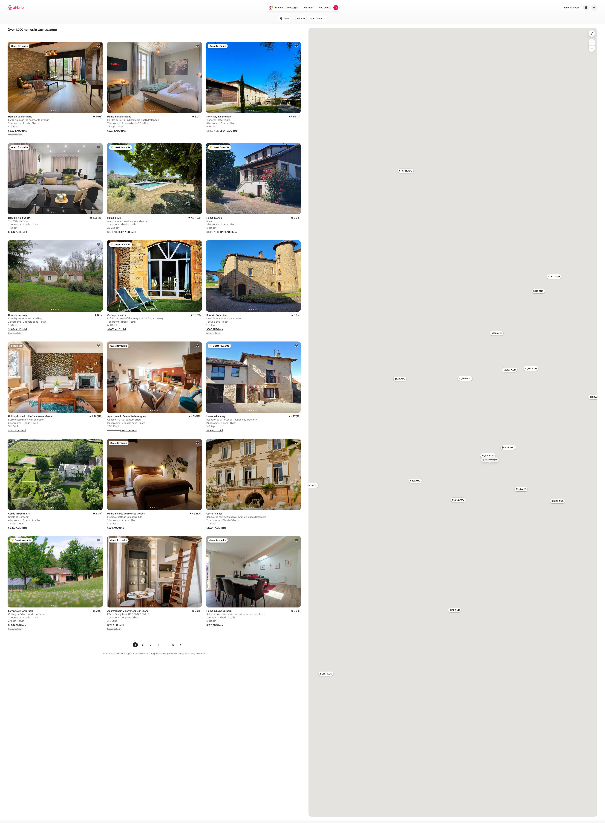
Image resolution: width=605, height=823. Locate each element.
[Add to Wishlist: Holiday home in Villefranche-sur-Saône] (98, 345)
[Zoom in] (592, 42)
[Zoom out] (592, 49)
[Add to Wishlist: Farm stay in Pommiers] (296, 45)
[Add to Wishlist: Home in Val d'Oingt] (98, 147)
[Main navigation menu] (594, 7)
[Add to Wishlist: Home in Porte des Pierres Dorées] (197, 442)
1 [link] (135, 644)
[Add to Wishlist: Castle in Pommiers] (98, 442)
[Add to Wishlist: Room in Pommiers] (296, 244)
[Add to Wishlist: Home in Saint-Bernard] (296, 540)
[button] (17, 130)
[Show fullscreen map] (592, 33)
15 (173, 644)
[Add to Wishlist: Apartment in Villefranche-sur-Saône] (197, 540)
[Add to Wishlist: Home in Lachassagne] (98, 45)
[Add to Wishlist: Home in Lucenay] (98, 244)
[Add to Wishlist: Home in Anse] (296, 147)
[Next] (180, 644)
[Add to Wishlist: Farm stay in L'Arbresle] (98, 540)
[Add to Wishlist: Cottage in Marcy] (197, 244)
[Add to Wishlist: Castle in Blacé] (296, 442)
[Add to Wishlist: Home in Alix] (197, 147)
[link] (128, 644)
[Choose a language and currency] (586, 7)
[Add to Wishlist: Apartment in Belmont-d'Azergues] (197, 345)
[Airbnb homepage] (16, 7)
